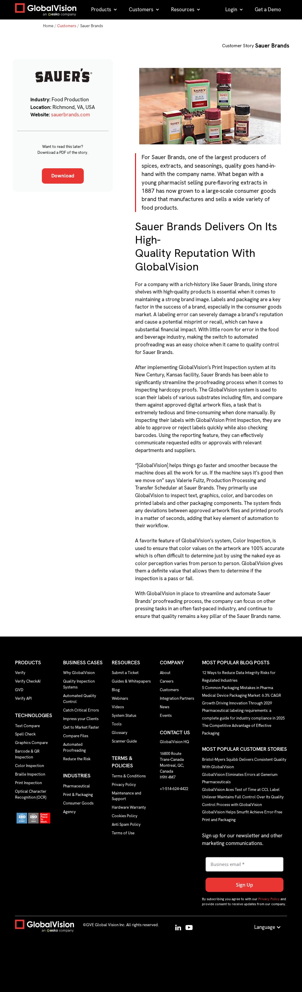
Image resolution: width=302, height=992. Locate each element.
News (164, 706)
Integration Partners (177, 698)
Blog (116, 689)
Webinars (120, 698)
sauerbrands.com (70, 114)
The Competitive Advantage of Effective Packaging (236, 729)
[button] (104, 9)
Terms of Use (123, 833)
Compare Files (75, 735)
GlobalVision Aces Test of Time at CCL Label (241, 789)
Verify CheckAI (27, 681)
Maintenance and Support (126, 796)
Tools (117, 724)
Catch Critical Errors (81, 710)
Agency (69, 811)
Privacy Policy (124, 784)
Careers (166, 681)
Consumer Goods (78, 803)
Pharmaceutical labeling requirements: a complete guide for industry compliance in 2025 (243, 714)
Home (48, 25)
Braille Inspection (30, 774)
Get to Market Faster (81, 727)
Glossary (119, 732)
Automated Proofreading (74, 747)
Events (166, 715)
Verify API (23, 698)
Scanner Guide (124, 741)
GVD (19, 689)
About (165, 672)
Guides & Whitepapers (131, 681)
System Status (124, 715)
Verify (20, 672)
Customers (66, 25)
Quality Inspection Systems (79, 684)
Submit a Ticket (125, 672)
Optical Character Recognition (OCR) (30, 794)
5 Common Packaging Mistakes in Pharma (237, 687)
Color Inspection (29, 765)
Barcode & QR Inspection (27, 754)
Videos (118, 706)
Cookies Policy (124, 815)
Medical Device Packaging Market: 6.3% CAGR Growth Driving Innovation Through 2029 (241, 699)
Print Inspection (28, 782)
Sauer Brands (91, 25)
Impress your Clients (81, 718)
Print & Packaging (78, 794)
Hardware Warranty (129, 807)
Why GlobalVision (79, 672)
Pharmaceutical (76, 786)
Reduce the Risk (77, 758)
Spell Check (25, 734)
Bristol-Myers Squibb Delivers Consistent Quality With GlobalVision (244, 763)
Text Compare (27, 725)
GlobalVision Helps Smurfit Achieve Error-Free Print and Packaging (242, 816)
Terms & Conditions (129, 776)
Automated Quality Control (79, 698)
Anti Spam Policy (126, 824)
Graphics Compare (31, 742)
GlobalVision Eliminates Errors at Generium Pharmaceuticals (240, 778)
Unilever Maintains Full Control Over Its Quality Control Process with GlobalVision (243, 800)
